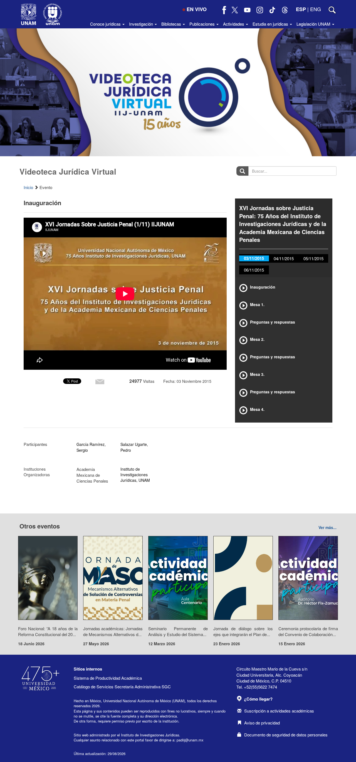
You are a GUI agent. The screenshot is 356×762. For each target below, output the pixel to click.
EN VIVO (197, 9)
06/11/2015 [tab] (254, 270)
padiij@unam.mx (190, 740)
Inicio (28, 187)
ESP (301, 9)
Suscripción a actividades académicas (279, 711)
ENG (315, 9)
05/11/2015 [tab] (313, 258)
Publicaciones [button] (202, 24)
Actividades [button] (234, 24)
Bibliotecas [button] (171, 24)
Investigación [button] (141, 24)
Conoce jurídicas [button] (106, 24)
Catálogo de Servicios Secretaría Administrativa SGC (122, 686)
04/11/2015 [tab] (284, 258)
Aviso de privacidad (262, 723)
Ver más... (327, 527)
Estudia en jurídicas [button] (271, 24)
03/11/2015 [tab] (254, 258)
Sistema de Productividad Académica (108, 678)
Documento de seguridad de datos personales (286, 735)
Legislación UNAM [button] (314, 24)
